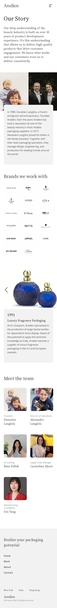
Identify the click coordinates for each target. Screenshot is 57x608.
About (7, 567)
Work (7, 561)
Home (7, 555)
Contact (8, 572)
